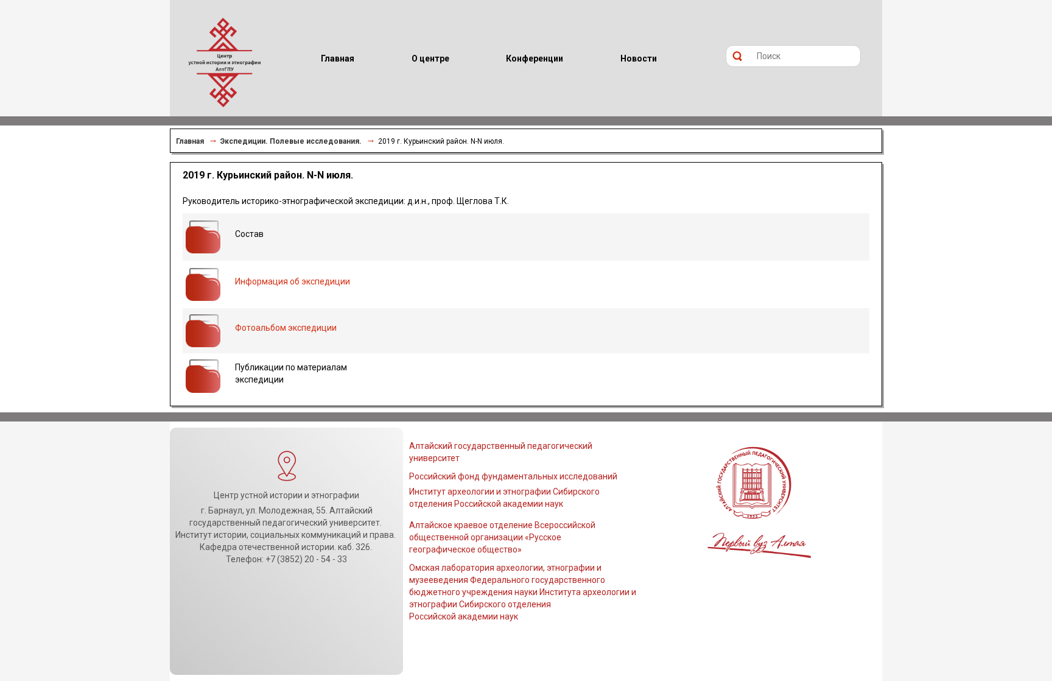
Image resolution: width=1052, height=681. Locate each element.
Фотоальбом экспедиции (286, 328)
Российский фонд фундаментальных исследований (513, 476)
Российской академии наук (463, 616)
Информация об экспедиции (292, 281)
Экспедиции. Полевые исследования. (291, 141)
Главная (190, 141)
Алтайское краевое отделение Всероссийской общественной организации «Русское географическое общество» (502, 537)
